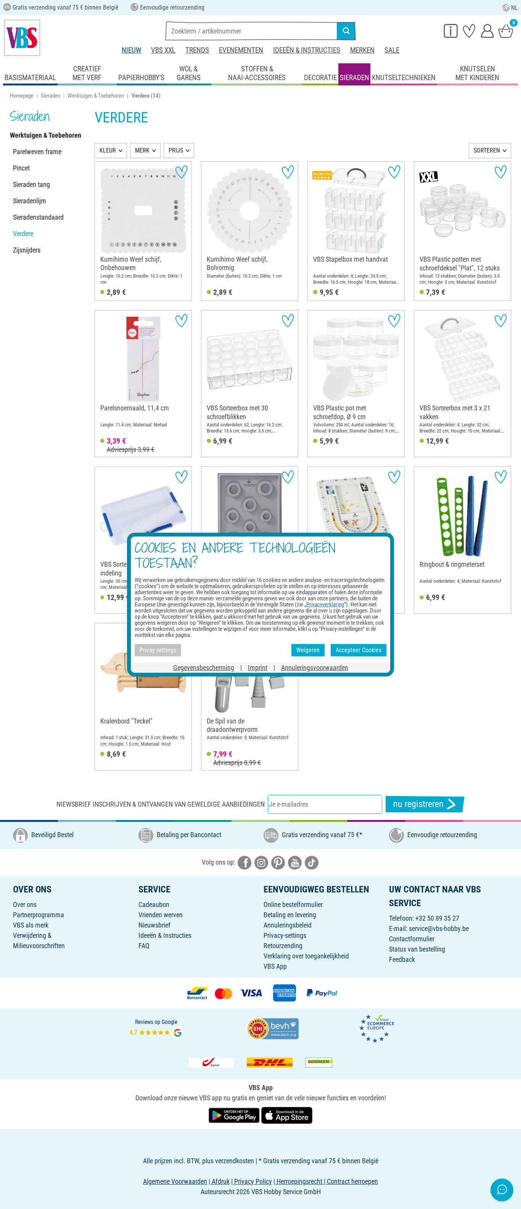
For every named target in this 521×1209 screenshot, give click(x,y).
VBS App (275, 966)
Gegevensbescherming (203, 667)
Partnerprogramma (38, 915)
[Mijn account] (487, 30)
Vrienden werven (160, 915)
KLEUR (108, 150)
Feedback (402, 959)
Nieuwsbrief (154, 925)
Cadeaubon (153, 904)
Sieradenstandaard (38, 217)
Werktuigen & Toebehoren (96, 95)
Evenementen (241, 50)
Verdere (23, 234)
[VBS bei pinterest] (278, 862)
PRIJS (176, 150)
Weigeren (308, 650)
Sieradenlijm (29, 201)
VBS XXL (163, 50)
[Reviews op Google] (156, 1028)
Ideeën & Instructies (306, 50)
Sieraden (50, 95)
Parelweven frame (37, 152)
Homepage (22, 95)
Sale (391, 50)
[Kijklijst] (469, 30)
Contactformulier (411, 939)
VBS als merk (30, 925)
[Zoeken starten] (346, 30)
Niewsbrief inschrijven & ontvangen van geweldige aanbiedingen (160, 804)
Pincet (21, 168)
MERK (142, 150)
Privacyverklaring (325, 604)
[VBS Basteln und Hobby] (22, 38)
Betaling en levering (290, 915)
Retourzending (283, 946)
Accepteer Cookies (358, 650)
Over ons (25, 904)
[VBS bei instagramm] (261, 862)
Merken (362, 50)
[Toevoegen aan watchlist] (181, 171)
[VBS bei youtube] (294, 862)
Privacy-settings (285, 935)
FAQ (144, 946)
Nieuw (131, 50)
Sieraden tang (31, 184)
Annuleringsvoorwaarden (314, 667)
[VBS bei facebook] (244, 862)
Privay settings (158, 650)
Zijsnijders (26, 250)
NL (514, 7)
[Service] (451, 30)
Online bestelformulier (293, 904)
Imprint (257, 667)
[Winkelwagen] (506, 30)
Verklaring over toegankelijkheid (306, 956)
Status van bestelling (417, 949)
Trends (197, 50)
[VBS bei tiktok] (311, 862)
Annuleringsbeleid (288, 925)
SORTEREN (487, 150)
